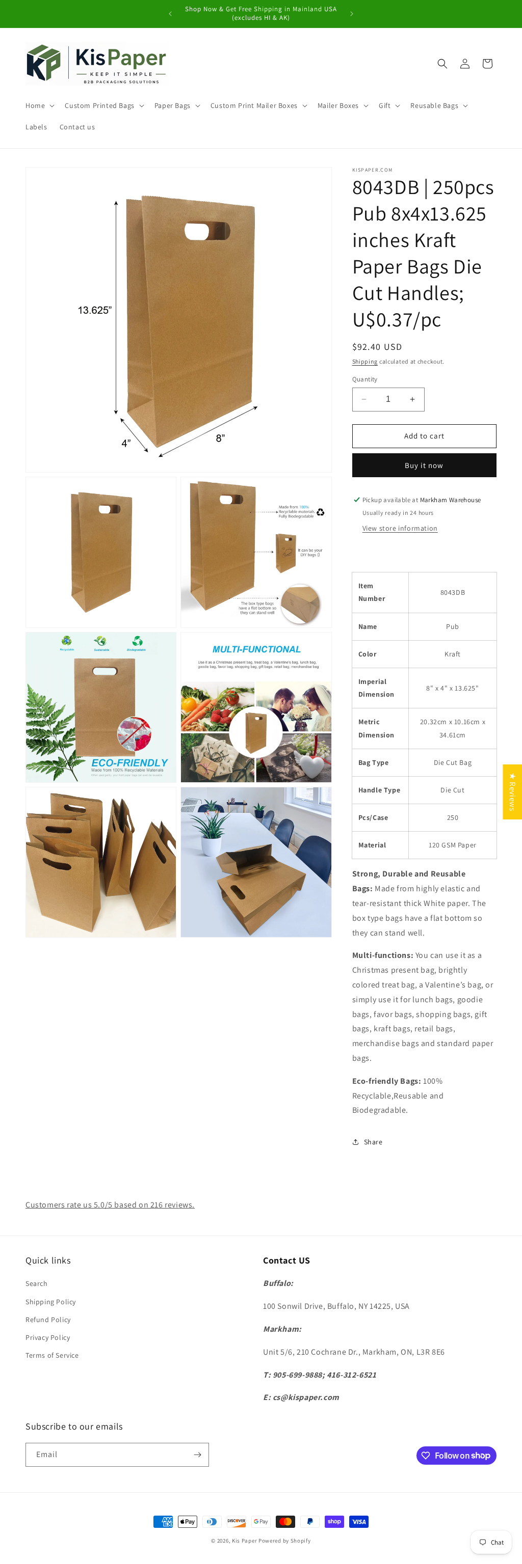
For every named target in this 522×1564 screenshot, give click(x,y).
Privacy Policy (47, 1337)
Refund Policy (48, 1319)
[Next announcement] (352, 13)
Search (36, 1283)
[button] (39, 105)
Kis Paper (244, 1540)
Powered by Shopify (284, 1540)
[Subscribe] (197, 1455)
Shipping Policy (50, 1301)
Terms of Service (52, 1355)
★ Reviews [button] (512, 791)
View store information (400, 528)
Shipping (365, 361)
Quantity (365, 379)
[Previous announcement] (170, 13)
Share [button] (373, 1141)
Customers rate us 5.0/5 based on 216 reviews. (110, 1204)
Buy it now (424, 465)
